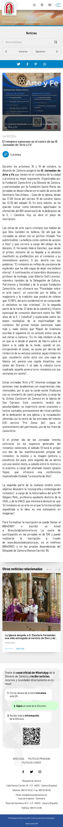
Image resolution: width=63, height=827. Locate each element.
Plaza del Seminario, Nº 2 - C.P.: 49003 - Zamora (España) (32, 803)
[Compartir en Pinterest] (36, 64)
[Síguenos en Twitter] (31, 771)
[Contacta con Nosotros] (50, 5)
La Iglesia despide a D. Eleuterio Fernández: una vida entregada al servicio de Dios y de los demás (30, 637)
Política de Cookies (31, 762)
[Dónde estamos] (42, 5)
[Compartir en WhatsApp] (44, 64)
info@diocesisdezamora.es (34, 794)
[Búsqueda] (34, 5)
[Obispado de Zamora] (10, 5)
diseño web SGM (31, 823)
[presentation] (49, 569)
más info (20, 648)
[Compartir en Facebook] (27, 64)
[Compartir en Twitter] (18, 64)
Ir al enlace (15, 154)
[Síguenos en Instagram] (39, 771)
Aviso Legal (19, 758)
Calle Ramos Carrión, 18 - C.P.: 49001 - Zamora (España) (31, 785)
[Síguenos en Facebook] (23, 771)
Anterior (23, 51)
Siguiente (40, 51)
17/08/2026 (10, 642)
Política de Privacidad (39, 758)
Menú (57, 5)
